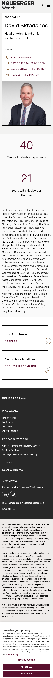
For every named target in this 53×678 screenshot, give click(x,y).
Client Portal (10, 480)
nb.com (7, 508)
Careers (11, 341)
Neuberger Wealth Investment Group (19, 455)
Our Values (7, 427)
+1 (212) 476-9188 (21, 57)
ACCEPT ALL (26, 673)
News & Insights (12, 469)
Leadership (7, 422)
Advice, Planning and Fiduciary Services (21, 446)
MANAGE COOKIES (26, 660)
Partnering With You (15, 438)
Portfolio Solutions (11, 450)
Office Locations (10, 431)
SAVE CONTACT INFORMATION (29, 69)
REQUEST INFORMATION (21, 366)
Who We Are (10, 411)
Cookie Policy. (12, 654)
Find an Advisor (9, 418)
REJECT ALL (26, 667)
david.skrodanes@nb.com (28, 63)
